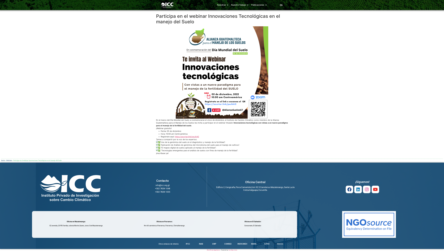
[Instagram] (366, 189)
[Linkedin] (358, 189)
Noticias (9, 160)
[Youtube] (375, 189)
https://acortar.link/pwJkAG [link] (187, 136)
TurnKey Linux (232, 250)
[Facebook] (349, 189)
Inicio (3, 160)
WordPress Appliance (213, 250)
